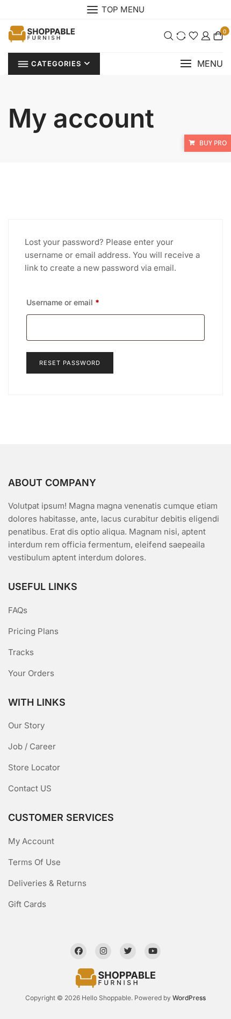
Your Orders (31, 673)
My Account (31, 841)
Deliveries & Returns (47, 883)
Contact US (30, 788)
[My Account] (206, 36)
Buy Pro (213, 142)
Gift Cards (27, 904)
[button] (201, 64)
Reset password (69, 363)
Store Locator (34, 767)
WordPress (189, 998)
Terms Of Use (34, 862)
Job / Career (32, 746)
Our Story (26, 725)
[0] (218, 36)
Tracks (21, 652)
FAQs (17, 610)
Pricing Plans (33, 631)
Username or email (62, 302)
